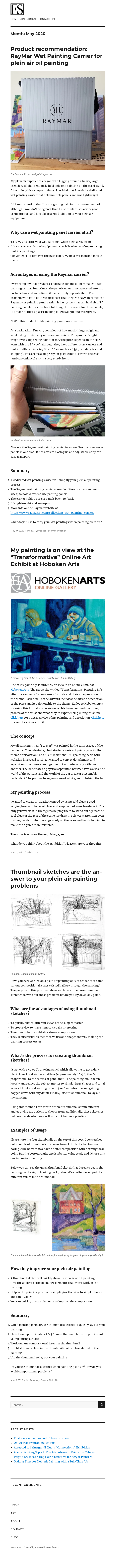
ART (22, 19)
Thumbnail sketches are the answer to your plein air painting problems (56, 878)
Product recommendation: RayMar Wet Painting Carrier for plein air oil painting (56, 56)
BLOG (55, 19)
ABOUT (31, 19)
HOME (14, 19)
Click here (17, 717)
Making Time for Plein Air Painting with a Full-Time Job (51, 1461)
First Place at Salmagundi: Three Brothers (41, 1438)
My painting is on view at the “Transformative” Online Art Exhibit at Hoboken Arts (52, 557)
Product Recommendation (51, 530)
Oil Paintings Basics (37, 1380)
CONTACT (44, 19)
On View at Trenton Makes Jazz (34, 1442)
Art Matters (17, 1547)
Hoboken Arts (20, 689)
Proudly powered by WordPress (42, 1547)
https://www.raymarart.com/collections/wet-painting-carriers (52, 512)
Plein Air (31, 530)
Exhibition (32, 852)
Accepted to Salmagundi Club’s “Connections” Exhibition (52, 1447)
